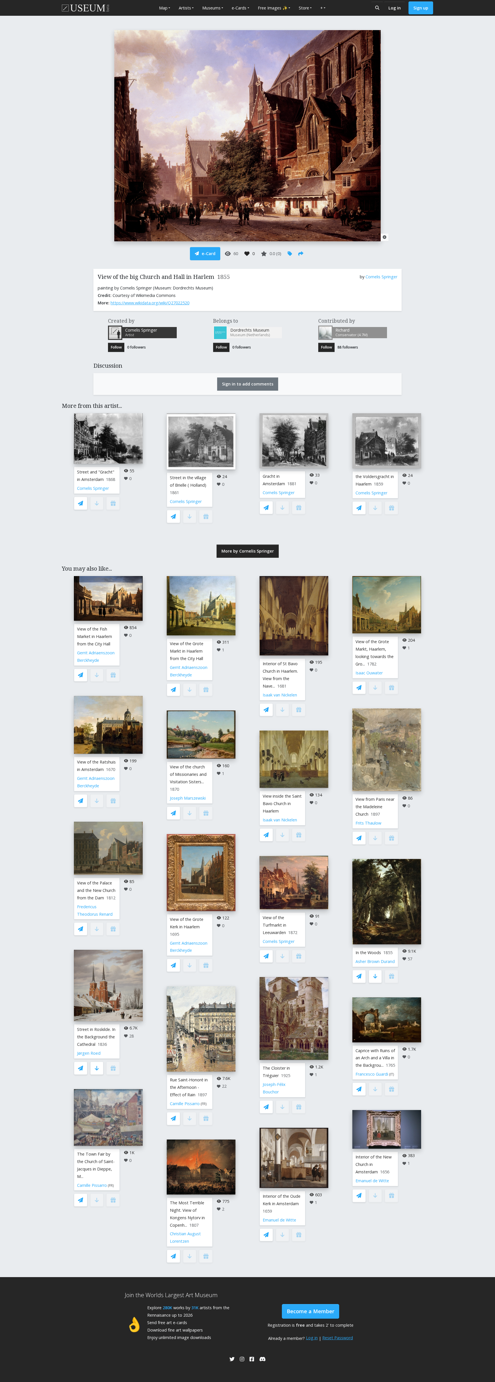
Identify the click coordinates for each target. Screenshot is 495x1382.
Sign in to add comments (247, 384)
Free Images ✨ (273, 8)
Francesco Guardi (371, 1074)
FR (111, 1185)
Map (163, 8)
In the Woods (368, 952)
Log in (394, 8)
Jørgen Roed (89, 1053)
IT (391, 1074)
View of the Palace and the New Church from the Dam (96, 890)
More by (247, 551)
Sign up (420, 8)
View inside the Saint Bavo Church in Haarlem (282, 803)
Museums (211, 8)
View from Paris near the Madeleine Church (374, 806)
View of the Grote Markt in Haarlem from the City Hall (186, 651)
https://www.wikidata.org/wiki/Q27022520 (150, 303)
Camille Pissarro (92, 1185)
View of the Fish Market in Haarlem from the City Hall (94, 636)
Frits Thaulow (368, 823)
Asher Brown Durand (375, 961)
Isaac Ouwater (369, 673)
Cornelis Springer (381, 276)
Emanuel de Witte (279, 1220)
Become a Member (310, 1311)
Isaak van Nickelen (280, 695)
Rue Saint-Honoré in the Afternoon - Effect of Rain (189, 1087)
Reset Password (337, 1337)
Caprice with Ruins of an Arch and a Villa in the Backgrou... (375, 1058)
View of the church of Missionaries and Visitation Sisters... (188, 774)
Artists (185, 8)
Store (304, 8)
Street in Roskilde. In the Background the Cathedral (96, 1037)
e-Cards (239, 8)
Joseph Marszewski (188, 798)
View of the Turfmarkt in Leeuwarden (274, 925)
